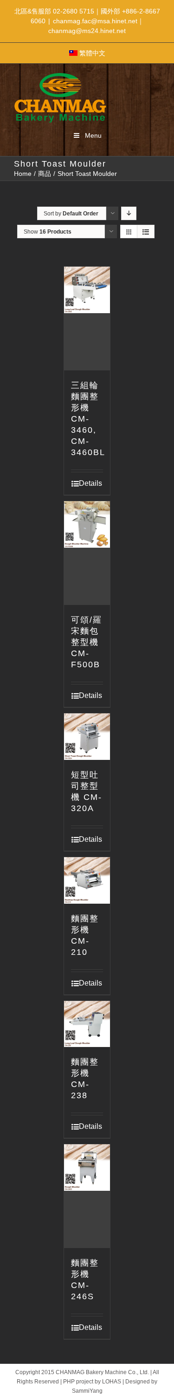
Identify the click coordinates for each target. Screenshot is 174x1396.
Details (90, 483)
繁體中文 (92, 53)
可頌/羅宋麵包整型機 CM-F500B (86, 642)
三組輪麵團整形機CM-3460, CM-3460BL (88, 419)
